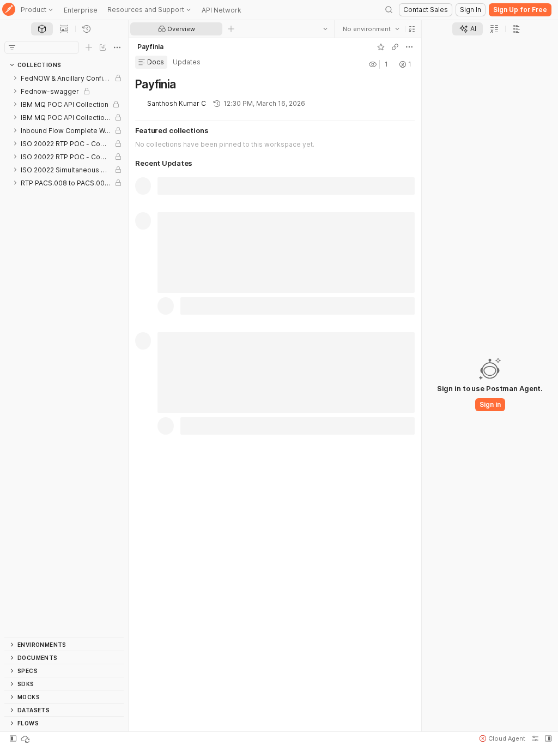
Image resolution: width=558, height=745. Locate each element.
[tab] (42, 28)
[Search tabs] (325, 28)
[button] (411, 29)
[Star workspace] (380, 46)
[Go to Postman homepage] (8, 10)
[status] (26, 738)
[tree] (64, 354)
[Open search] (389, 9)
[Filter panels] (12, 47)
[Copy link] (395, 46)
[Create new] (88, 47)
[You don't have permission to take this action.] (231, 28)
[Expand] (15, 78)
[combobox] (371, 29)
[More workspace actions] (409, 46)
